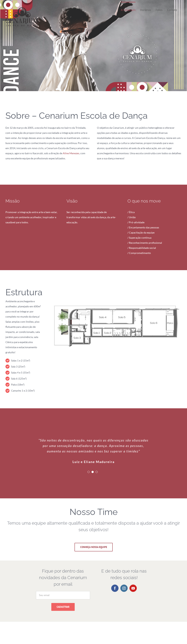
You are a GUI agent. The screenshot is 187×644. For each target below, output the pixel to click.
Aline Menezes (71, 153)
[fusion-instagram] (124, 615)
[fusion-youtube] (133, 615)
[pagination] (88, 499)
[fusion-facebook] (115, 615)
